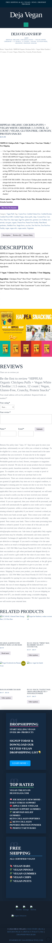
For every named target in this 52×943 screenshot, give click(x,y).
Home (2, 49)
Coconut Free (41, 217)
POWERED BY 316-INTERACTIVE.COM (26, 940)
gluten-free (28, 220)
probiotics (3, 225)
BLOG (41, 929)
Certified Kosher (46, 214)
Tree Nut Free (35, 225)
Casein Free (22, 214)
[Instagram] (26, 909)
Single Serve (21, 225)
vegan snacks (22, 228)
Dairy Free (7, 220)
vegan (7, 228)
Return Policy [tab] (28, 235)
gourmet (35, 220)
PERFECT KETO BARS (24, 828)
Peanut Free (21, 222)
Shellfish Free (11, 225)
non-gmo (8, 222)
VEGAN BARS (21, 866)
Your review (5, 412)
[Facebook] (19, 909)
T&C (42, 932)
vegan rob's (13, 228)
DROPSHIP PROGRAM (26, 934)
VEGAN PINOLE (23, 869)
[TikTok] (33, 909)
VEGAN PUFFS (22, 881)
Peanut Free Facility (32, 222)
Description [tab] (7, 235)
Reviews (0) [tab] (17, 235)
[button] (26, 24)
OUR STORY (32, 929)
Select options (33, 655)
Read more (5, 653)
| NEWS (33, 2)
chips (35, 217)
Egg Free (21, 220)
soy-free (28, 225)
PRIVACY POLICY (31, 932)
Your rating (5, 403)
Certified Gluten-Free (33, 214)
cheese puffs (28, 217)
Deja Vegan (26, 14)
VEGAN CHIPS (22, 877)
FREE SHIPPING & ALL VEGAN (18, 2)
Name (3, 429)
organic (14, 222)
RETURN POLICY (14, 932)
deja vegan (14, 220)
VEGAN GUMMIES (24, 873)
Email (21, 429)
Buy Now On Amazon (9, 208)
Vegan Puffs (8, 49)
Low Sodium (43, 220)
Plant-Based (43, 222)
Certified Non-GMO (6, 217)
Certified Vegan (19, 217)
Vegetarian (30, 228)
